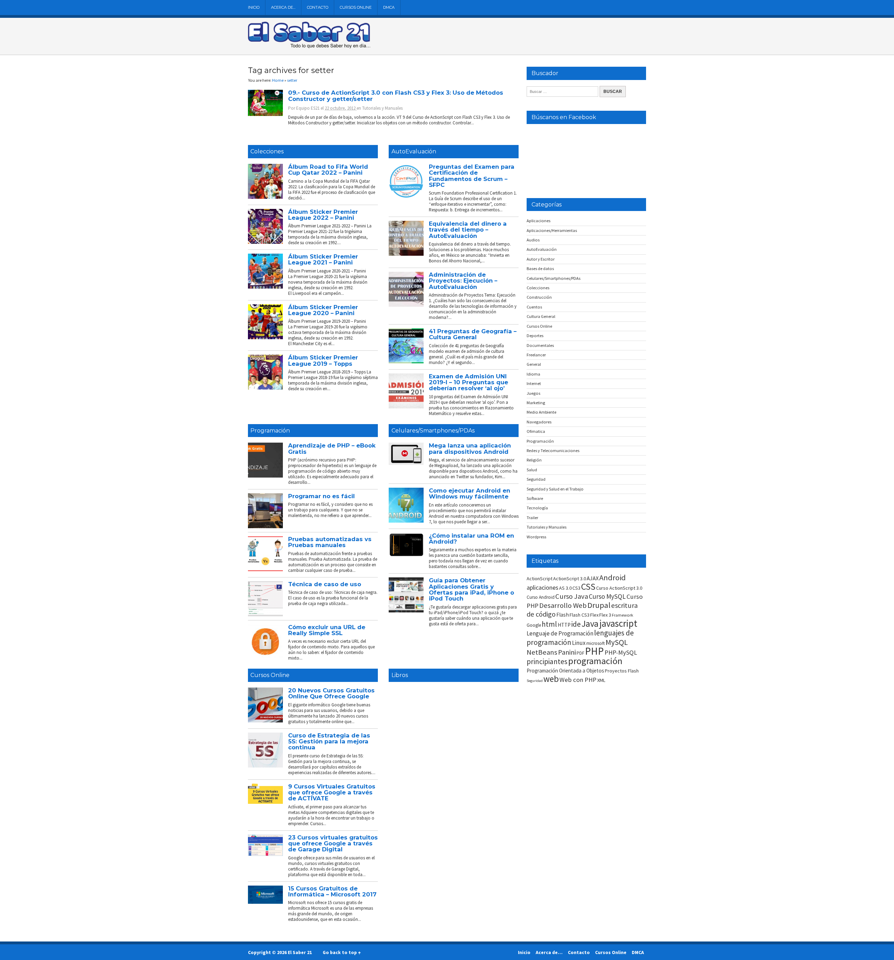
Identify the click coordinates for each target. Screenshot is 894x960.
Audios (533, 239)
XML (601, 680)
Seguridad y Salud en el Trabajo (555, 489)
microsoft (595, 643)
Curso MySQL (607, 596)
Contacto (317, 7)
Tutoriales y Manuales (382, 108)
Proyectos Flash (622, 671)
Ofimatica (536, 431)
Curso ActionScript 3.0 (619, 588)
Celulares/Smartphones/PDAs (433, 430)
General (534, 364)
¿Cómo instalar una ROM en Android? (471, 538)
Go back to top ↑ (342, 952)
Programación (270, 430)
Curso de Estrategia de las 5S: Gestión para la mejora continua (329, 741)
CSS (588, 586)
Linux (579, 643)
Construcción (539, 297)
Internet (534, 383)
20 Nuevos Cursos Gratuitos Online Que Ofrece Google (331, 693)
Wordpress (536, 536)
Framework (622, 615)
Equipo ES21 (308, 108)
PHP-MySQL (620, 652)
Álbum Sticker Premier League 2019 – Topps (323, 360)
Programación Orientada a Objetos (565, 670)
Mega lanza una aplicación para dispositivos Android (470, 448)
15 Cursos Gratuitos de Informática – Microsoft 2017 (332, 891)
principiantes (547, 661)
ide (576, 624)
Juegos (533, 393)
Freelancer (536, 354)
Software (535, 498)
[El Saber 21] (309, 46)
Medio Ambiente (541, 412)
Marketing (536, 402)
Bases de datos (540, 268)
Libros (399, 675)
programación (595, 661)
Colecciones (267, 151)
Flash (562, 614)
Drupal (598, 605)
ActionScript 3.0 (569, 578)
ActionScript (539, 578)
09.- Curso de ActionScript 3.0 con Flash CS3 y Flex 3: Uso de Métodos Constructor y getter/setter (395, 95)
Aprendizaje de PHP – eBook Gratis (332, 448)
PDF (580, 653)
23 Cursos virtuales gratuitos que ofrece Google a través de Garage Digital (333, 843)
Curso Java (571, 596)
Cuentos (534, 307)
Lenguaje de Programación (560, 633)
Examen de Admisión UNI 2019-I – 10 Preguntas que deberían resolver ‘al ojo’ (468, 382)
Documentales (540, 345)
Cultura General (541, 316)
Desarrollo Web (563, 605)
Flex (594, 615)
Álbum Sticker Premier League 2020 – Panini (323, 310)
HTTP (564, 624)
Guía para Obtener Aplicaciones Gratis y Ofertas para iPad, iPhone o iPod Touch (471, 589)
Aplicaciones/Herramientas (552, 230)
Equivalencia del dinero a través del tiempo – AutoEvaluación (468, 229)
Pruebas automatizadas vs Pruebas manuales (330, 542)
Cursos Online (356, 7)
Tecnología (537, 507)
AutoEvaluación (413, 151)
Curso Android (541, 597)
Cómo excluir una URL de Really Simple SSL (326, 630)
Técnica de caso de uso (324, 584)
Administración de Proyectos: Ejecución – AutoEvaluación (463, 280)
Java (590, 623)
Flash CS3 (579, 615)
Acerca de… (283, 7)
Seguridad (536, 479)
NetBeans (542, 652)
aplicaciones (542, 587)
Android (612, 577)
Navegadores (539, 421)
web (551, 678)
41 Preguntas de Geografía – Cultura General (472, 334)
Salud (532, 469)
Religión (534, 460)
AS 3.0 (565, 588)
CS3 (576, 588)
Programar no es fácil (321, 496)
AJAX (593, 578)
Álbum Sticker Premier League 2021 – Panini (323, 259)
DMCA (389, 7)
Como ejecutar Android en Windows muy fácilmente (469, 493)
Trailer (532, 517)
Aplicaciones (538, 220)
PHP (594, 651)
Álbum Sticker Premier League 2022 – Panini (323, 214)
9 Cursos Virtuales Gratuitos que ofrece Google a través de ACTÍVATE (331, 792)
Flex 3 (605, 615)
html (549, 624)
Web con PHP (577, 680)
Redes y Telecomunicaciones (553, 450)
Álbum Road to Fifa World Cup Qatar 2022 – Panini (328, 169)
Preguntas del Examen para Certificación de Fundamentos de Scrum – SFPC (471, 175)
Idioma (533, 374)
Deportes (535, 335)
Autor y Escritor (541, 259)
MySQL (617, 642)
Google (534, 625)
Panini (567, 652)
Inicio (253, 7)
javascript (618, 623)
